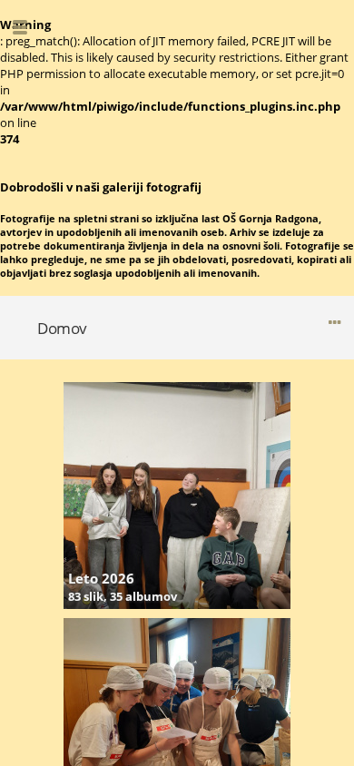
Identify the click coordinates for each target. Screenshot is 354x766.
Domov (62, 328)
